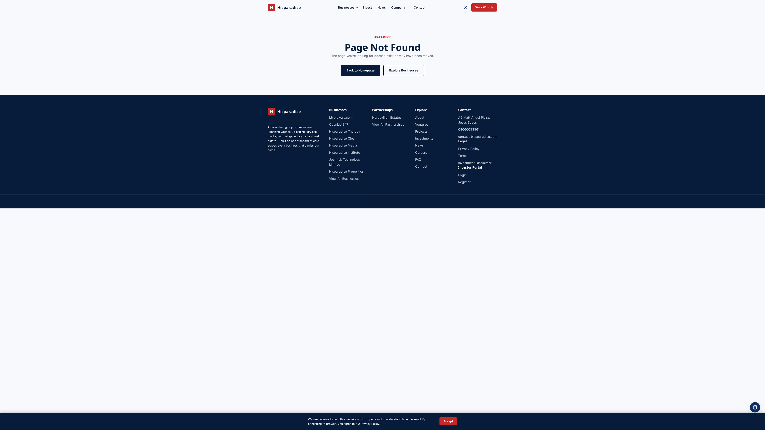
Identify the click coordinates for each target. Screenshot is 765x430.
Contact (420, 7)
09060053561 (469, 129)
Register (464, 182)
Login (462, 175)
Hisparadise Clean (342, 138)
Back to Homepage (360, 70)
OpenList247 (338, 124)
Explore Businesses (403, 70)
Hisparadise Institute (344, 152)
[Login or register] (465, 7)
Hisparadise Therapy (344, 131)
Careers (421, 152)
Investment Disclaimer (474, 163)
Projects (421, 131)
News (382, 7)
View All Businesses (344, 179)
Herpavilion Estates (386, 117)
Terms (462, 156)
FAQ (418, 159)
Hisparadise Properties (346, 171)
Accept (448, 421)
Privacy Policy (469, 149)
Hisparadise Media (343, 145)
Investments (424, 138)
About (419, 117)
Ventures (421, 124)
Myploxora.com (341, 117)
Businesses (346, 7)
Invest (367, 7)
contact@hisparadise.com (477, 137)
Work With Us (484, 7)
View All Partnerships (388, 124)
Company (398, 7)
